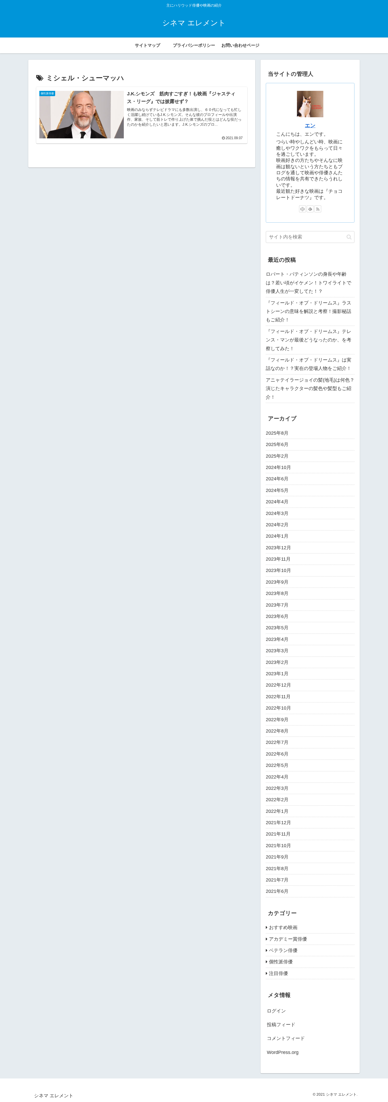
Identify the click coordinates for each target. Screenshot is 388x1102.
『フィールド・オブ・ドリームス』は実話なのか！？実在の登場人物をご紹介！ (308, 364)
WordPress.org (283, 1052)
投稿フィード (281, 1025)
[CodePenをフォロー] (302, 208)
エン (310, 125)
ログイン (276, 1011)
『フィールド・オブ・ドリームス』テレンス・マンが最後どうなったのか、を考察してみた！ (308, 340)
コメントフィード (286, 1038)
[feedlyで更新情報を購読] (310, 208)
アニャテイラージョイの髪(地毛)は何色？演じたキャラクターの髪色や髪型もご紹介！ (310, 388)
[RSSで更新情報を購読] (317, 208)
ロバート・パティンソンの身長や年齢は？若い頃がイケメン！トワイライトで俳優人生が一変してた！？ (308, 282)
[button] (349, 237)
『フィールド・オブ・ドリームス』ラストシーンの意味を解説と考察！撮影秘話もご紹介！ (308, 311)
